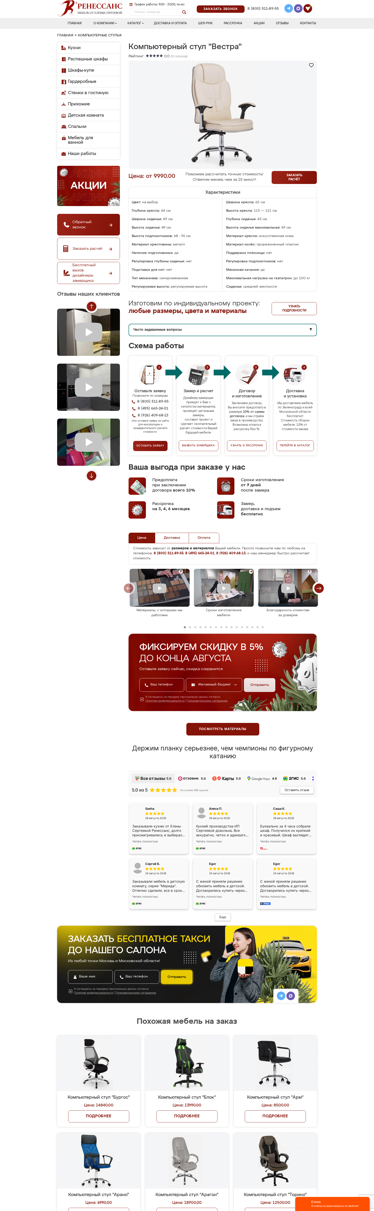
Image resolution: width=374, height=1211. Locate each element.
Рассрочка (233, 23)
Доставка (172, 538)
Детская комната (86, 115)
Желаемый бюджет (215, 684)
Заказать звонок (220, 9)
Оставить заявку (150, 446)
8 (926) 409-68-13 (262, 14)
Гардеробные (82, 81)
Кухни (74, 48)
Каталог (134, 23)
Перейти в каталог (295, 445)
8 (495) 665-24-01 (262, 3)
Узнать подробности (294, 308)
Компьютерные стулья (99, 35)
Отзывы (282, 23)
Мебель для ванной (80, 140)
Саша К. (279, 808)
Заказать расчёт (294, 177)
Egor (276, 864)
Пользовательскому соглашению (207, 701)
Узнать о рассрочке (247, 445)
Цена (141, 538)
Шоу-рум (205, 23)
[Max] (298, 9)
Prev (91, 306)
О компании (104, 23)
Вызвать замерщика (198, 445)
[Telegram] (288, 9)
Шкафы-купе (81, 70)
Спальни (77, 126)
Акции (259, 23)
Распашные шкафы (88, 59)
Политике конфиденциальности (165, 701)
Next (91, 475)
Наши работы (82, 154)
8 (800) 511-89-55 (263, 9)
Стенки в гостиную (88, 93)
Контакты (308, 23)
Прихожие (79, 104)
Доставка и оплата (170, 23)
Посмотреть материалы (223, 729)
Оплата (204, 538)
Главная (75, 23)
